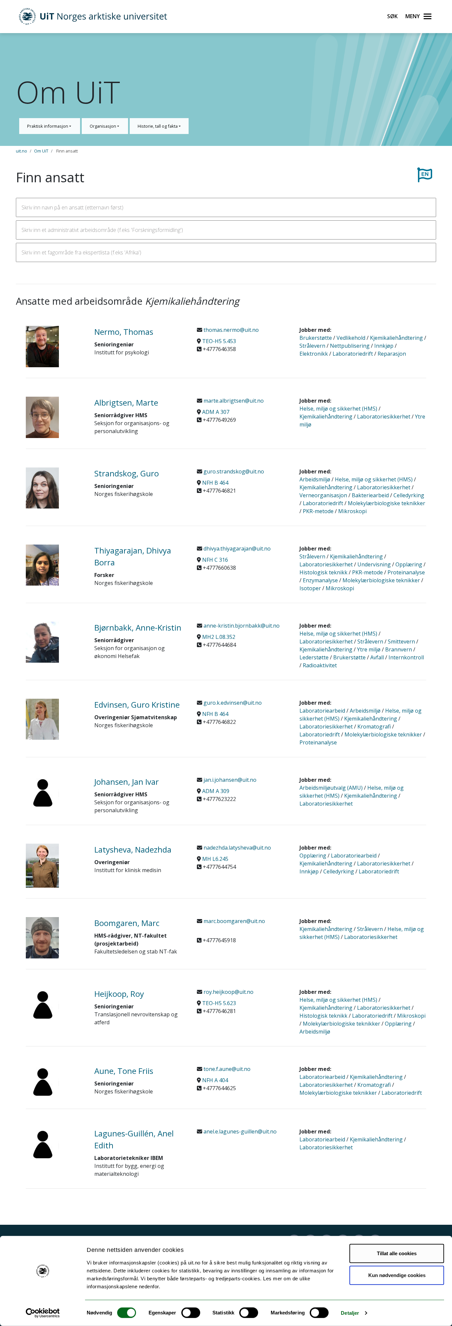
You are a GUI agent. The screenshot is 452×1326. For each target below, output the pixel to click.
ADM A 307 (215, 412)
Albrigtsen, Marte (126, 402)
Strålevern (312, 345)
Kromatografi (374, 726)
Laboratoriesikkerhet (383, 416)
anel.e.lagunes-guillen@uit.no (239, 1131)
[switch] (190, 1312)
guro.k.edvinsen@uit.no (232, 702)
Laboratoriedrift (353, 353)
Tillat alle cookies (397, 1253)
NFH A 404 (215, 1080)
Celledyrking (408, 495)
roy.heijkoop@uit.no (227, 991)
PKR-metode (318, 511)
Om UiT (41, 151)
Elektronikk (313, 353)
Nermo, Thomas (123, 331)
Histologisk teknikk (323, 572)
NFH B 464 (215, 482)
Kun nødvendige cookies (397, 1275)
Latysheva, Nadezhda (132, 849)
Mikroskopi (352, 511)
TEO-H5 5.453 (219, 341)
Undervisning (374, 564)
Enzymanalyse (320, 580)
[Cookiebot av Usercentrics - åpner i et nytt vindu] (43, 1313)
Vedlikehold (351, 337)
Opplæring (408, 564)
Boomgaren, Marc (126, 922)
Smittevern (401, 641)
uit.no (21, 151)
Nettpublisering (350, 345)
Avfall (377, 657)
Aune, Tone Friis (123, 1070)
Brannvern (398, 649)
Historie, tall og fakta (158, 126)
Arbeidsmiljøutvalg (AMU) (331, 787)
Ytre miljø (369, 649)
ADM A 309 (215, 791)
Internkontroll (406, 657)
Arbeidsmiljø (314, 479)
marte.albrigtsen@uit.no (233, 400)
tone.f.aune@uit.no (226, 1069)
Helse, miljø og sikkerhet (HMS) (338, 408)
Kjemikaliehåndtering (396, 337)
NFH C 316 (215, 559)
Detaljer (350, 1313)
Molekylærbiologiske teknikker (386, 503)
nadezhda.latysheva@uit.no (236, 847)
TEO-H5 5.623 (219, 1003)
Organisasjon (103, 126)
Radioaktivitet (320, 665)
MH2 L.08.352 (218, 637)
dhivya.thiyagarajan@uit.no (236, 548)
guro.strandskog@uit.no (233, 471)
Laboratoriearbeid (322, 710)
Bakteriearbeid (370, 495)
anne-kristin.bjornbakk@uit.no (241, 625)
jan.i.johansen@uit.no (229, 779)
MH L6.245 (215, 858)
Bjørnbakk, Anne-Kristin (137, 627)
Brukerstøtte (315, 337)
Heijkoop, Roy (119, 993)
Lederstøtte (314, 657)
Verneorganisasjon (323, 495)
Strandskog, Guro (126, 473)
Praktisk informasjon (48, 126)
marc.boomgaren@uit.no (233, 921)
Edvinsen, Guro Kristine (137, 704)
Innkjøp (383, 345)
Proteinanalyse (406, 572)
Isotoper (310, 588)
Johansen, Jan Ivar (126, 781)
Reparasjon (392, 353)
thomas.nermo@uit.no (230, 329)
